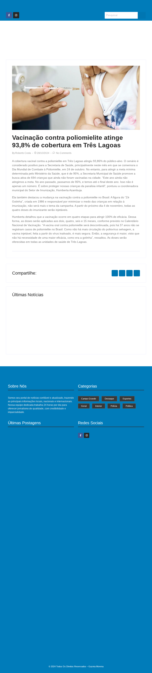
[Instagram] (16, 15)
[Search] (142, 15)
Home (13, 28)
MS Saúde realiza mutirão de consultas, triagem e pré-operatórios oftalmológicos (42, 333)
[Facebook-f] (9, 15)
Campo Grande (36, 28)
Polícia (136, 28)
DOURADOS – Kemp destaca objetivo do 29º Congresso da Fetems (36, 655)
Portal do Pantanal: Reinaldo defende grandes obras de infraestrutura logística (41, 596)
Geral (102, 28)
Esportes (84, 28)
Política (77, 40)
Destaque (62, 28)
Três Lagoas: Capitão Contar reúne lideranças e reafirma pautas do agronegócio (106, 333)
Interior (118, 28)
